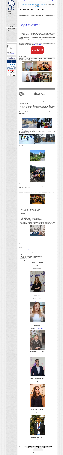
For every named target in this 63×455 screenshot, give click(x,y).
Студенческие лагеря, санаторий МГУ (26, 23)
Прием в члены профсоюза (24, 20)
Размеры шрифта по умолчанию (47, 446)
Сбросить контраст (47, 447)
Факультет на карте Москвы (10, 53)
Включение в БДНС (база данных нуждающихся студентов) (28, 25)
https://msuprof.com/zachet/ (37, 44)
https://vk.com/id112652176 (38, 356)
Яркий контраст (29, 447)
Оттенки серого (41, 447)
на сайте (27, 33)
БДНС (29, 249)
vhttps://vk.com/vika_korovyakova (38, 301)
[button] (37, 444)
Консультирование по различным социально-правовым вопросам (29, 22)
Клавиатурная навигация (38, 448)
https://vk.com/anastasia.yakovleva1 (38, 328)
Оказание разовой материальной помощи (26, 26)
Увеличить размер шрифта (37, 446)
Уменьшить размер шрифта (29, 446)
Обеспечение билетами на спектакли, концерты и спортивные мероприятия (30, 24)
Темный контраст (34, 447)
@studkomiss (38, 439)
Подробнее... (37, 6)
